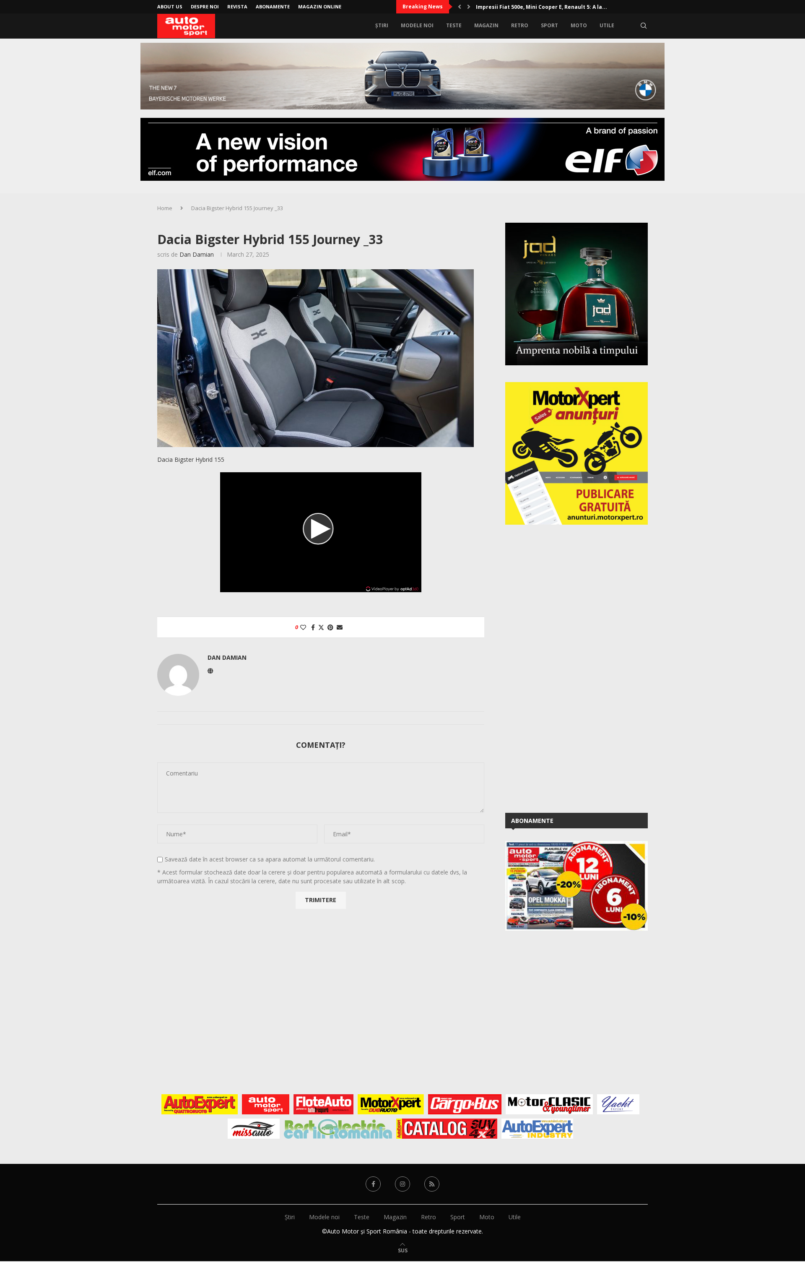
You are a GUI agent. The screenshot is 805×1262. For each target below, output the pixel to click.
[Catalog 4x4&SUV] (446, 1129)
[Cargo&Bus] (464, 1104)
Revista (237, 6)
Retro (519, 25)
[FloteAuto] (323, 1104)
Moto (579, 25)
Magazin (486, 25)
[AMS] (266, 1104)
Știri (381, 25)
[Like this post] (303, 627)
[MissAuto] (254, 1129)
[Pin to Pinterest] (330, 627)
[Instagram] (402, 1184)
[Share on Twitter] (321, 627)
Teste (454, 25)
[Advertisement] (568, 667)
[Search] (643, 25)
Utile (607, 25)
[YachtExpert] (618, 1104)
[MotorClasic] (549, 1104)
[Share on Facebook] (313, 627)
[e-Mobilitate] (338, 1129)
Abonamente (273, 6)
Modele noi (417, 25)
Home (164, 208)
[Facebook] (373, 1184)
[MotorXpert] (391, 1104)
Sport (549, 25)
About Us (169, 6)
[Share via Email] (340, 627)
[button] (459, 6)
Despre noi (205, 6)
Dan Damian (196, 254)
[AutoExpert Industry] (537, 1129)
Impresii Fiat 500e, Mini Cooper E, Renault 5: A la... (541, 6)
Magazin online (319, 6)
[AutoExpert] (199, 1104)
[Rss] (431, 1184)
